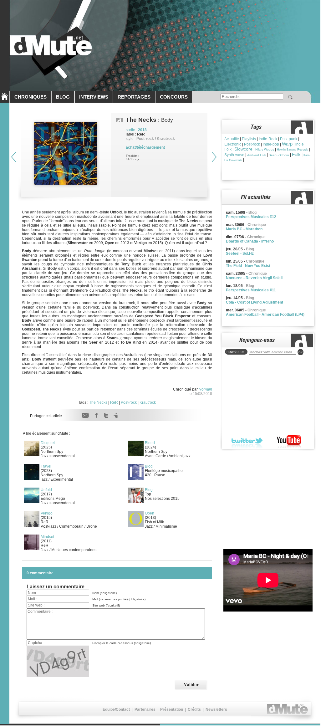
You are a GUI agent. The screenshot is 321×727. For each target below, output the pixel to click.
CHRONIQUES (30, 97)
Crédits (194, 709)
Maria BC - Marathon (244, 229)
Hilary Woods (264, 149)
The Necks (98, 402)
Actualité (231, 139)
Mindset (47, 537)
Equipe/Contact (116, 709)
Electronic (232, 144)
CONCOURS (174, 97)
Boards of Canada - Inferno (250, 241)
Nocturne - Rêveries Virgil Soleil (254, 278)
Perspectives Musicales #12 (251, 217)
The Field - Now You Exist (248, 266)
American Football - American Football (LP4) (265, 314)
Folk (296, 154)
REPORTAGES (134, 97)
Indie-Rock (268, 139)
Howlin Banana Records (292, 149)
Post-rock (129, 402)
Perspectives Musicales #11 (251, 290)
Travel (46, 466)
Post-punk (288, 139)
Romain (205, 389)
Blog (149, 466)
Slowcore (243, 148)
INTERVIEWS (93, 97)
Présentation (171, 709)
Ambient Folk (256, 155)
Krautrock (148, 402)
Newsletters (216, 709)
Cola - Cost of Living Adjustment (254, 302)
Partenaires (145, 709)
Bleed (150, 443)
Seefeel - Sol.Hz (240, 253)
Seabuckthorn (279, 155)
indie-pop (271, 144)
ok (300, 352)
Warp (287, 143)
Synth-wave (234, 155)
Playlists (249, 139)
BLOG (63, 97)
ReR (114, 402)
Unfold (46, 490)
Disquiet (48, 443)
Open (149, 513)
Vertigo (47, 513)
